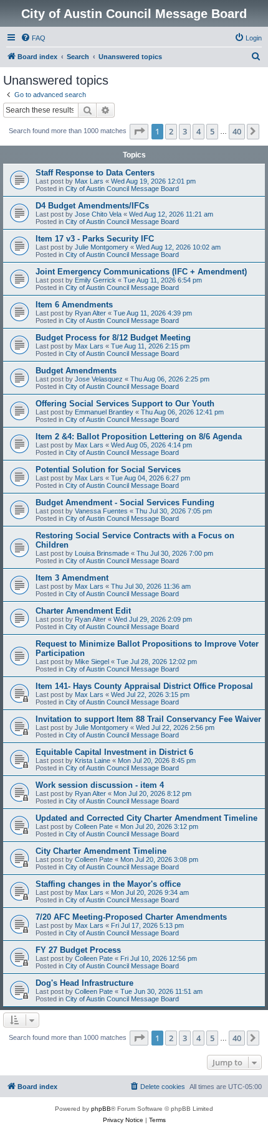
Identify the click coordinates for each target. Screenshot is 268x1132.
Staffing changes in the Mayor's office (108, 884)
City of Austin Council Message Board (122, 188)
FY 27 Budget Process (78, 950)
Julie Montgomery (101, 247)
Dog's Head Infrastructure (84, 983)
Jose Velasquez (99, 379)
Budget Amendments (76, 370)
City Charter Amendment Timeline (101, 851)
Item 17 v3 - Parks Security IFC (95, 238)
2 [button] (171, 131)
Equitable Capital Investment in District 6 (114, 752)
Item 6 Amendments (74, 304)
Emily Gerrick (95, 280)
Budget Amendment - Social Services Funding (125, 502)
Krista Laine (92, 760)
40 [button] (236, 131)
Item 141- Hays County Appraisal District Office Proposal (144, 686)
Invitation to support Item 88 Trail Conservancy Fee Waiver (148, 719)
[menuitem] (33, 37)
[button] (139, 131)
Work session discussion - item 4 (100, 785)
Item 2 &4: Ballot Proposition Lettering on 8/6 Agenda (139, 436)
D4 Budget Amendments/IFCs (92, 205)
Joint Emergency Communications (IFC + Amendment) (141, 271)
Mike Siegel (92, 661)
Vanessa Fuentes (101, 511)
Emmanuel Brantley (104, 412)
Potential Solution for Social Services (108, 469)
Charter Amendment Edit (83, 610)
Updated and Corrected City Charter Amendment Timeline (146, 818)
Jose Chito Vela (98, 214)
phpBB (101, 1108)
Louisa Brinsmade (102, 553)
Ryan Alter (90, 313)
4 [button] (198, 131)
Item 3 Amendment (72, 577)
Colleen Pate (94, 826)
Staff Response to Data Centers (95, 172)
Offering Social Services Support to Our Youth (125, 403)
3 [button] (185, 131)
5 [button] (212, 131)
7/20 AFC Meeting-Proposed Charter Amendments (131, 917)
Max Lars (89, 181)
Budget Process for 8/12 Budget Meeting (113, 337)
